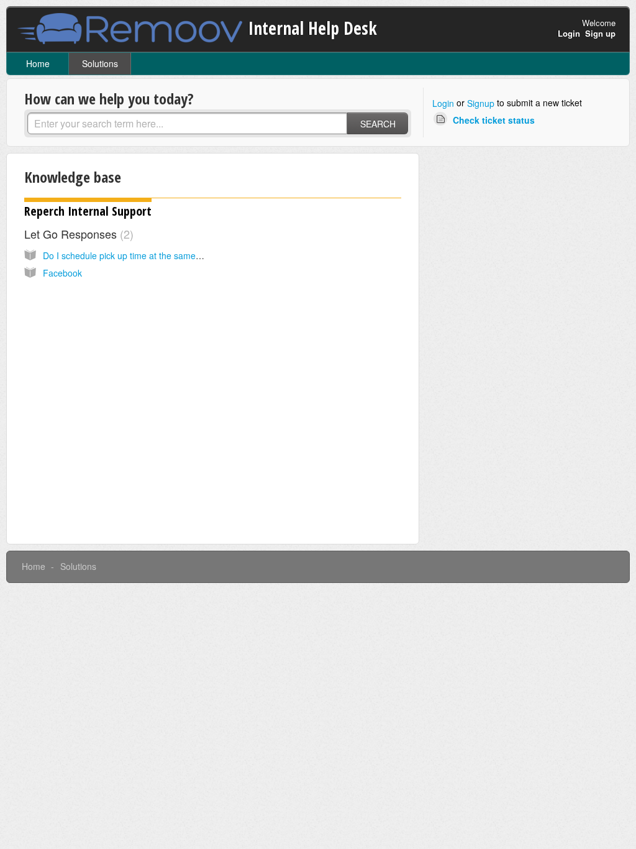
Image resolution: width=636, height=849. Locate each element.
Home (38, 63)
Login (443, 103)
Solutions (100, 63)
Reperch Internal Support (88, 211)
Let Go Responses (77, 234)
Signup (480, 103)
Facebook (62, 273)
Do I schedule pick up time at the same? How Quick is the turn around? (182, 255)
